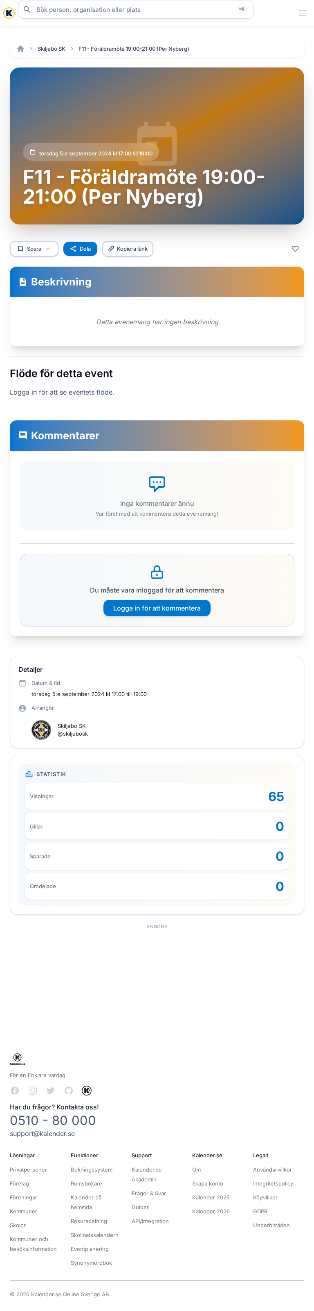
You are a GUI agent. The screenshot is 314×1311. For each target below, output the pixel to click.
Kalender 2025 (211, 1197)
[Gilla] (295, 248)
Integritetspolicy (273, 1183)
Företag (19, 1183)
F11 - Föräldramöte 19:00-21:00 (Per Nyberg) (133, 48)
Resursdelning (89, 1221)
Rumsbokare (86, 1183)
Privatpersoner (28, 1169)
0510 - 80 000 (53, 1120)
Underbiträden (271, 1225)
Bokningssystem (91, 1169)
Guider (140, 1207)
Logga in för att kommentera (157, 608)
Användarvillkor (272, 1169)
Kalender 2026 (211, 1211)
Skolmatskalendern (95, 1235)
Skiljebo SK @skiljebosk (73, 730)
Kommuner (23, 1211)
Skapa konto (207, 1183)
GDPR (260, 1211)
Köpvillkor (265, 1197)
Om (196, 1169)
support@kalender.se (42, 1133)
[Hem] (20, 49)
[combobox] (135, 9)
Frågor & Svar (149, 1193)
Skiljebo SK (51, 48)
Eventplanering (90, 1249)
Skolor (18, 1225)
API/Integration (150, 1221)
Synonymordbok (91, 1262)
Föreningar (23, 1197)
